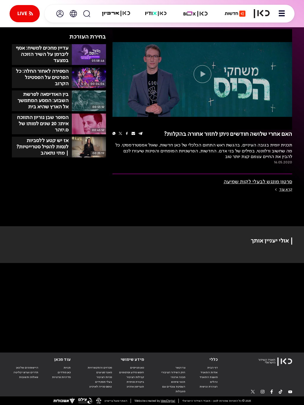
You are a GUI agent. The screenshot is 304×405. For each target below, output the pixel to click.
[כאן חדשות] (235, 13)
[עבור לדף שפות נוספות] (73, 14)
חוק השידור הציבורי (173, 372)
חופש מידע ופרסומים (131, 372)
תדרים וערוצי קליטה (25, 372)
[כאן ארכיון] (116, 13)
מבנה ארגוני (178, 377)
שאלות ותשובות (28, 377)
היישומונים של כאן (27, 367)
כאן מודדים (64, 372)
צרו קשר (180, 367)
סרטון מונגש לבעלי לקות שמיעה (258, 181)
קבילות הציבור (135, 377)
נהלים (214, 381)
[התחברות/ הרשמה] (60, 14)
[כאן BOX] (195, 13)
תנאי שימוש (178, 381)
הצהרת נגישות (209, 386)
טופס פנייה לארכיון (100, 386)
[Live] (25, 14)
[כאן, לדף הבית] (262, 13)
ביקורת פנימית (135, 381)
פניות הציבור (104, 377)
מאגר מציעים (104, 372)
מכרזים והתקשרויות (100, 367)
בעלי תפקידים (103, 381)
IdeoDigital (168, 400)
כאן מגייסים (137, 367)
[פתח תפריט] (282, 14)
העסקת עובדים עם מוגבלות (173, 389)
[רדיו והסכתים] (155, 13)
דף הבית (212, 367)
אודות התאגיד (209, 372)
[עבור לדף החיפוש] (87, 14)
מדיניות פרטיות (61, 377)
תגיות (67, 367)
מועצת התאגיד (209, 377)
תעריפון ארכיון (135, 386)
